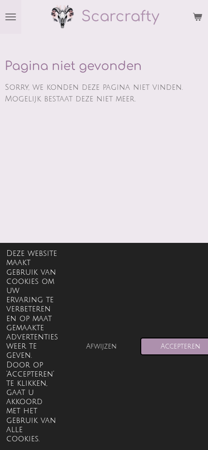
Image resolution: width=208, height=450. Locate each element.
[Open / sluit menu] (10, 17)
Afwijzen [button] (101, 346)
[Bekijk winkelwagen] (197, 17)
